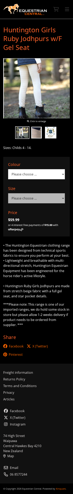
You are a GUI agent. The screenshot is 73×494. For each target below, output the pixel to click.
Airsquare (61, 488)
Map (10, 456)
